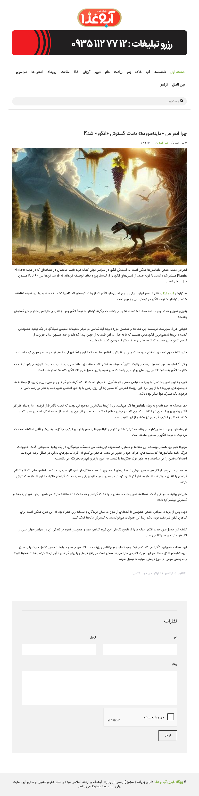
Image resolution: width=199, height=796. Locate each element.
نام (175, 637)
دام (107, 72)
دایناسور (169, 573)
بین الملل (178, 85)
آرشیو (164, 85)
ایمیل (93, 637)
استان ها (37, 72)
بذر (129, 72)
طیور (98, 72)
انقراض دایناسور (151, 573)
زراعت (118, 72)
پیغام (174, 664)
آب (148, 72)
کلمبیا (136, 573)
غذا (76, 72)
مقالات (65, 72)
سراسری (21, 72)
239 (144, 142)
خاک (138, 72)
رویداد (52, 72)
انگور (181, 573)
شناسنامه (160, 72)
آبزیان (86, 72)
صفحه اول (177, 72)
